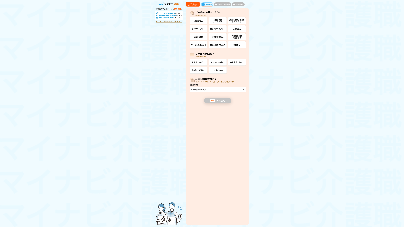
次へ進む (218, 100)
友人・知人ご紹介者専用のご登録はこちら (169, 22)
